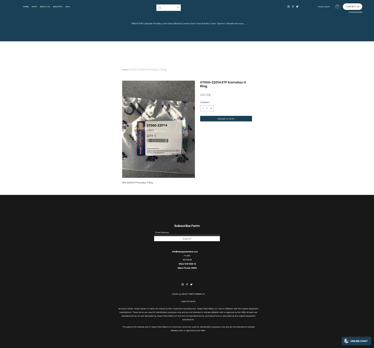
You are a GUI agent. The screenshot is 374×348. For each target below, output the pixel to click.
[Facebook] (292, 6)
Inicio (125, 69)
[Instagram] (288, 6)
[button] (337, 6)
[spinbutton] (207, 108)
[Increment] (211, 108)
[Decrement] (203, 108)
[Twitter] (297, 6)
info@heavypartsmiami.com (185, 251)
